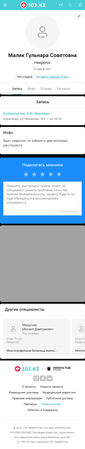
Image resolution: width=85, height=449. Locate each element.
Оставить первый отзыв (52, 77)
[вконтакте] (49, 378)
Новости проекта (51, 386)
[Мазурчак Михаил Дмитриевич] (37, 337)
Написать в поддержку (42, 409)
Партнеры (30, 404)
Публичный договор (59, 398)
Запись (17, 89)
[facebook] (43, 378)
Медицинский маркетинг (59, 392)
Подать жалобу (51, 404)
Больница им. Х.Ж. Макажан (26, 113)
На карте (63, 89)
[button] (65, 211)
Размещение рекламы (24, 392)
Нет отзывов (30, 333)
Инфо (31, 89)
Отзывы (46, 89)
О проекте (29, 386)
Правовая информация (27, 398)
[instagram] (36, 378)
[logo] (33, 5)
